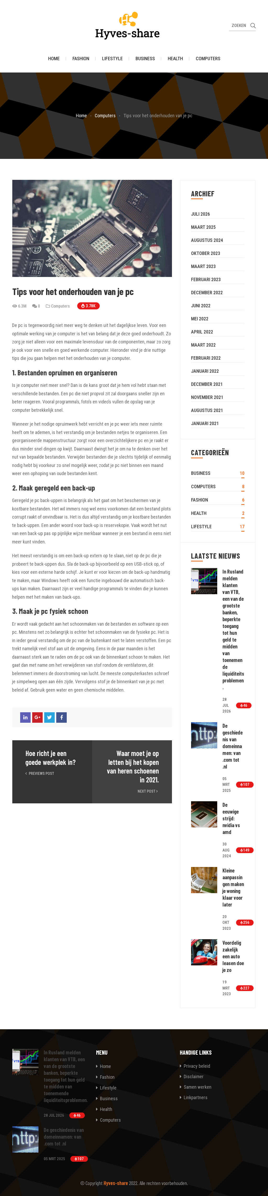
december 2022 (207, 292)
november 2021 (207, 397)
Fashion (80, 58)
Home (54, 58)
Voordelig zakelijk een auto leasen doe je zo (233, 956)
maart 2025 (203, 227)
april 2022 (202, 332)
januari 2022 (205, 371)
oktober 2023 (205, 253)
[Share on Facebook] (61, 717)
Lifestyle (112, 58)
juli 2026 (200, 214)
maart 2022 (203, 345)
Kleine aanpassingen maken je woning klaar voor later (233, 887)
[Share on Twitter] (49, 717)
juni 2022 (200, 305)
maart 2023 (203, 266)
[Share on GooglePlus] (37, 717)
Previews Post (41, 773)
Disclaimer (193, 1076)
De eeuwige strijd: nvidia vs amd (231, 818)
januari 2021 (205, 423)
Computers (208, 58)
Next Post (147, 791)
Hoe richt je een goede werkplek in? (50, 757)
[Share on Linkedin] (25, 717)
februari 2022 (206, 358)
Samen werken (197, 1087)
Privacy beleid (196, 1066)
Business (145, 58)
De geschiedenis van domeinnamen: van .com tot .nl (232, 746)
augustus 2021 (207, 410)
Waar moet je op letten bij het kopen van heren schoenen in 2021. (133, 766)
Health (175, 58)
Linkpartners (195, 1097)
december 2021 (207, 384)
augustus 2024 (207, 240)
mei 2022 (199, 318)
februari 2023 (206, 279)
